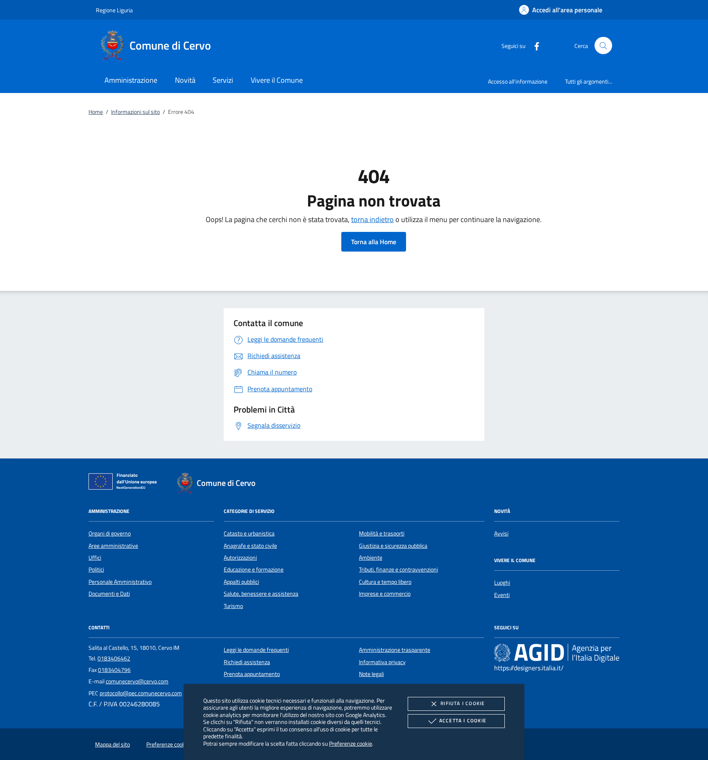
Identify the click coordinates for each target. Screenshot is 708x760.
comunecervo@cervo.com (137, 681)
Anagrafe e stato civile (250, 545)
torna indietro (372, 219)
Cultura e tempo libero (385, 581)
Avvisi (501, 533)
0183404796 (114, 669)
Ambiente (370, 557)
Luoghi (502, 582)
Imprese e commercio (385, 593)
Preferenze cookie (350, 743)
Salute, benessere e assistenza (261, 593)
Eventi (502, 594)
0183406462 (114, 658)
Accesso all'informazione (517, 81)
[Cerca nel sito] (603, 45)
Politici (96, 569)
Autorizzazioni (240, 557)
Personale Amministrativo (120, 581)
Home (95, 111)
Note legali (371, 673)
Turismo (233, 605)
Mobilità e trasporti (381, 533)
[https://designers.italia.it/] (557, 652)
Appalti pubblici (241, 581)
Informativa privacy (382, 662)
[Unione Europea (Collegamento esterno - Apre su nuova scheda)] (124, 483)
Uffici (94, 557)
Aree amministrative (113, 545)
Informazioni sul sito (135, 111)
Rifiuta (462, 703)
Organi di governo (109, 533)
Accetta (462, 720)
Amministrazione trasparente (394, 649)
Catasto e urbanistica (249, 533)
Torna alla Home (373, 242)
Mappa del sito (112, 744)
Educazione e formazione (254, 569)
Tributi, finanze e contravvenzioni (398, 569)
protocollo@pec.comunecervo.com (141, 693)
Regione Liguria (114, 10)
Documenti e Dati (109, 593)
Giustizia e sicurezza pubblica (393, 545)
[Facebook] (533, 45)
